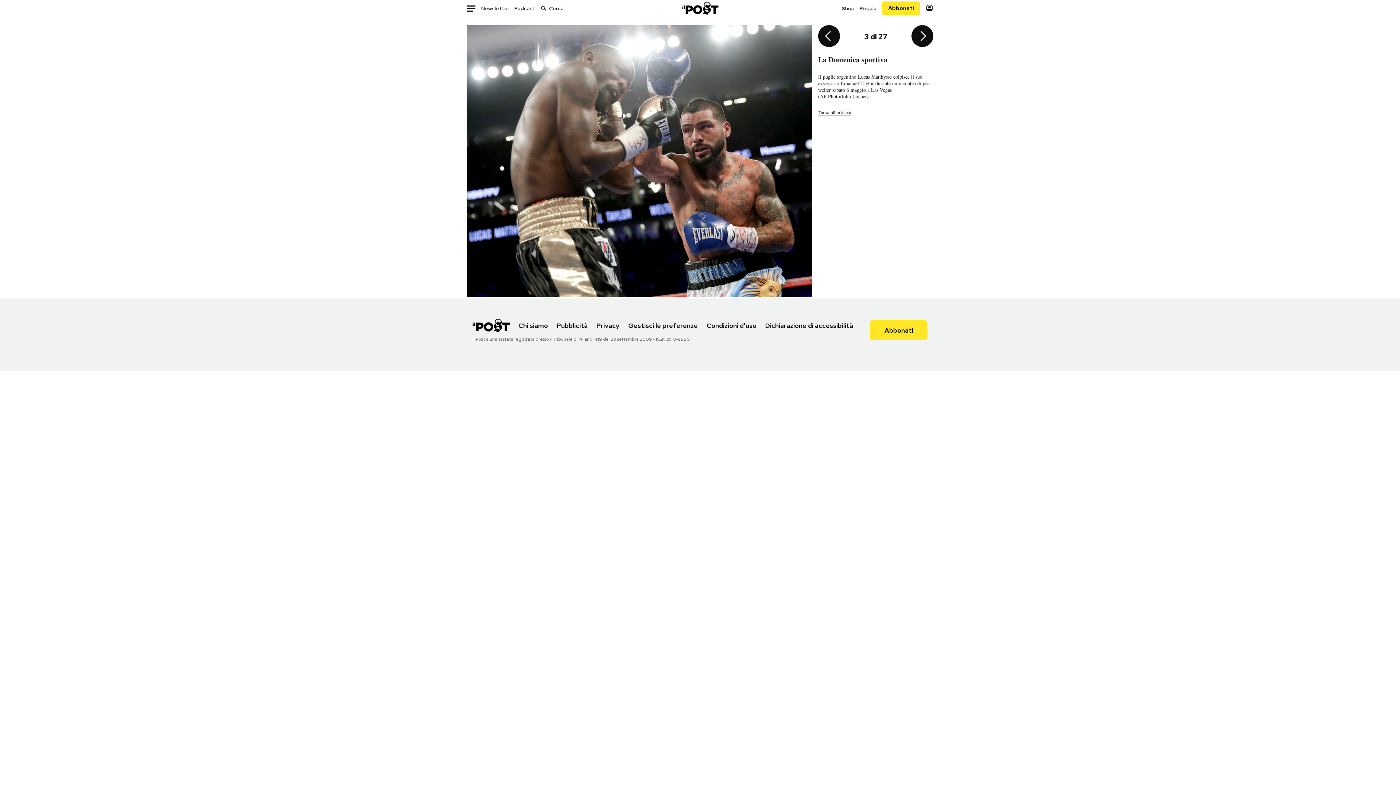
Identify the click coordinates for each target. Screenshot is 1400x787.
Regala (868, 8)
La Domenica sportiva (852, 59)
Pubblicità (572, 325)
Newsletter (495, 8)
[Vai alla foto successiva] (922, 36)
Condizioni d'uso (732, 325)
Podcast (524, 8)
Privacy (607, 325)
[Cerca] (543, 8)
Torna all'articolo (834, 112)
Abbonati (901, 8)
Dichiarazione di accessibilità (809, 325)
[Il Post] (700, 8)
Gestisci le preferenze (663, 325)
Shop (848, 8)
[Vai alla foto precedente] (829, 36)
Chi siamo (533, 325)
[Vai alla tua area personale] (929, 8)
